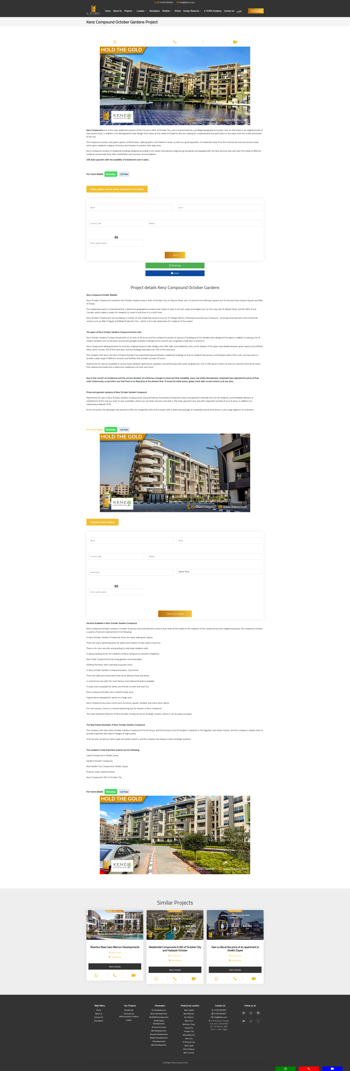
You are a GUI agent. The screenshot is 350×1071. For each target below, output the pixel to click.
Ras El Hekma (189, 1049)
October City (189, 1031)
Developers (154, 10)
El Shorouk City (189, 1042)
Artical (178, 10)
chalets (129, 1020)
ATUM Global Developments (159, 1022)
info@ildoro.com (187, 2)
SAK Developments (159, 1030)
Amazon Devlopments (159, 1034)
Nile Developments (158, 1045)
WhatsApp (111, 174)
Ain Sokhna (188, 1017)
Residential (128, 1010)
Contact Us (229, 10)
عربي (239, 10)
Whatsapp (176, 265)
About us (98, 1013)
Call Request (256, 11)
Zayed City (189, 1028)
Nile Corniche (189, 1052)
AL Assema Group (159, 1027)
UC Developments (159, 1010)
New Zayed (188, 1045)
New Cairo (189, 1020)
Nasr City (189, 1038)
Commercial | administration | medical (128, 1015)
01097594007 (166, 2)
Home (108, 10)
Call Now (124, 174)
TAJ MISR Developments (159, 1017)
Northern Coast (189, 1024)
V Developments (158, 1041)
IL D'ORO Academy (212, 10)
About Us (117, 10)
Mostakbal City (189, 1035)
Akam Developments (158, 1013)
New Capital (189, 1010)
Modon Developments (159, 1038)
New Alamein (189, 1013)
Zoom (176, 273)
